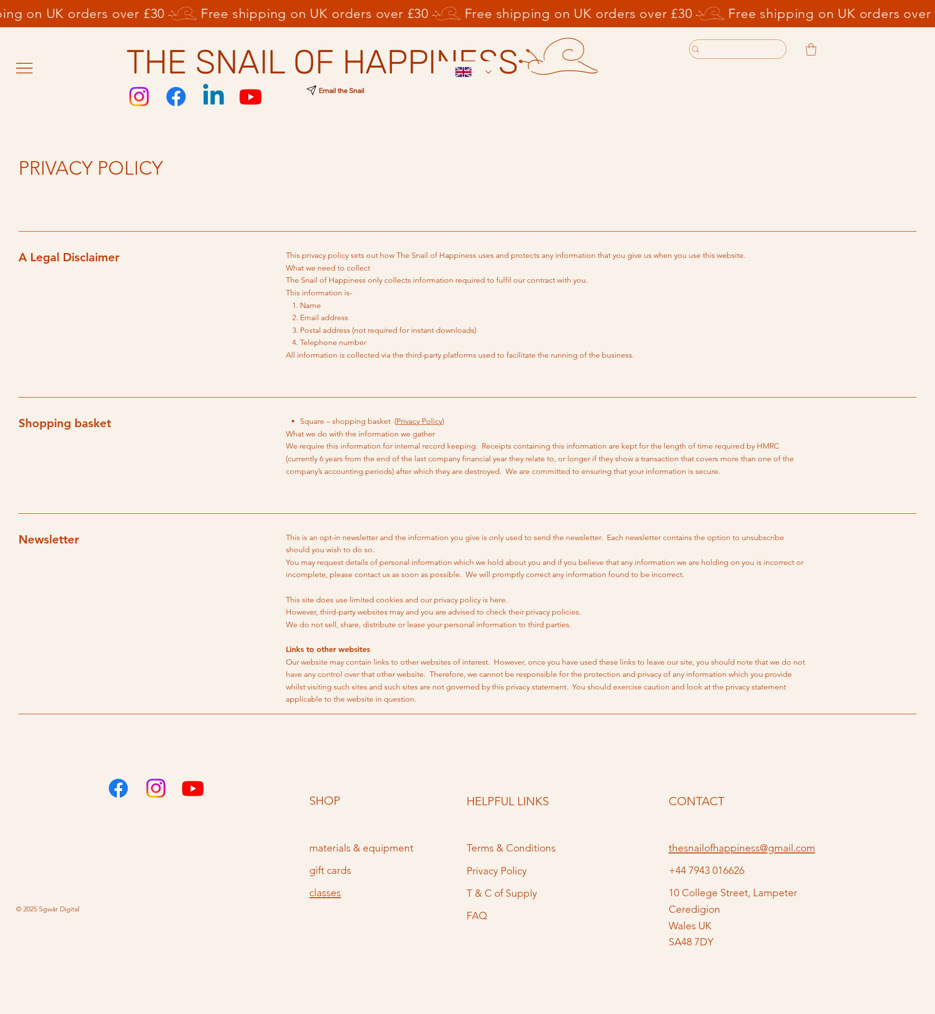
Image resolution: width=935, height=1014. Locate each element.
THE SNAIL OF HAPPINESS (322, 62)
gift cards (330, 870)
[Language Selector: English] (468, 72)
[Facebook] (176, 96)
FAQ (477, 915)
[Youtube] (250, 96)
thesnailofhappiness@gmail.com (742, 848)
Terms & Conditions (511, 848)
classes (325, 893)
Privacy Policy (419, 421)
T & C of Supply (502, 893)
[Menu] (24, 68)
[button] (811, 49)
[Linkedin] (213, 96)
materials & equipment (361, 848)
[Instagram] (139, 96)
